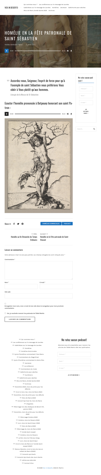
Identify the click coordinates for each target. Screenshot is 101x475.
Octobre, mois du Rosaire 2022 (29, 420)
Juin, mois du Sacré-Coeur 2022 (29, 423)
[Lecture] (7, 51)
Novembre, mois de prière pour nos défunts (29, 395)
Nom (7, 282)
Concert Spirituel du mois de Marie (30, 401)
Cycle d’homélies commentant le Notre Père (29, 360)
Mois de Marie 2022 (29, 426)
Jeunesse (63, 7)
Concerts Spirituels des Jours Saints (29, 457)
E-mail (42, 282)
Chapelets (29, 404)
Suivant (43, 234)
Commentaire (10, 259)
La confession (29, 366)
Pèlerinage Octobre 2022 (29, 417)
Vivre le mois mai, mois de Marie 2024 (29, 392)
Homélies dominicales (11, 44)
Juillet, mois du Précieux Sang (28, 438)
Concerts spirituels (29, 454)
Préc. (35, 234)
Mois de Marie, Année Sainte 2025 (35, 10)
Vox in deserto (11, 7)
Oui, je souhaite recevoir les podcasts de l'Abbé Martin (25, 313)
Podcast (20, 44)
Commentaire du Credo (29, 369)
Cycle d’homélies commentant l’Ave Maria (28, 354)
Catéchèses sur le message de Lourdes (37, 7)
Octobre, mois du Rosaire (29, 435)
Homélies (55, 7)
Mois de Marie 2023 (29, 398)
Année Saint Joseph (29, 432)
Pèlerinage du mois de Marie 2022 (29, 429)
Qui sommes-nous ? (30, 4)
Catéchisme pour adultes (77, 7)
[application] (39, 51)
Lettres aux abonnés (29, 460)
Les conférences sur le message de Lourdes (54, 4)
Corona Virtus (29, 463)
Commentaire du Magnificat (29, 357)
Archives (52, 10)
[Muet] (67, 51)
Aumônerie (29, 375)
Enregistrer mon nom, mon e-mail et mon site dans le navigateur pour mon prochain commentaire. (34, 307)
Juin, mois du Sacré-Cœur (29, 441)
